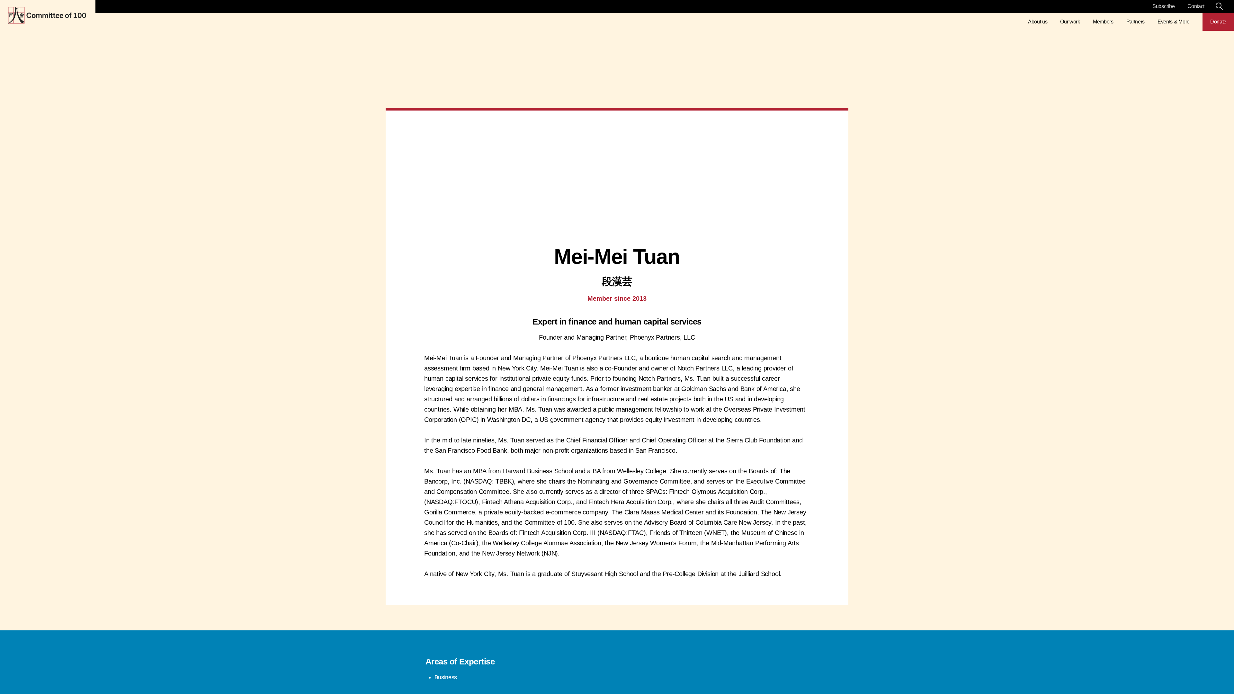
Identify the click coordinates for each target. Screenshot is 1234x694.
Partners (1135, 21)
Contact (1195, 6)
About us (1037, 21)
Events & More (1174, 21)
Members (1103, 21)
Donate (1218, 21)
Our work (1070, 21)
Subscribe (1163, 6)
